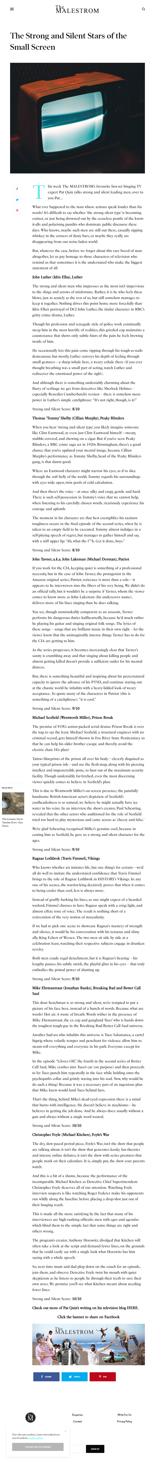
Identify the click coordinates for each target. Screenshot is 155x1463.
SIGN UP (95, 1449)
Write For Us (124, 1414)
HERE (132, 1308)
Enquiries (77, 1414)
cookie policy (35, 1437)
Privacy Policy (124, 1421)
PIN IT (91, 1344)
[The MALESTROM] (77, 9)
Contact (77, 1421)
